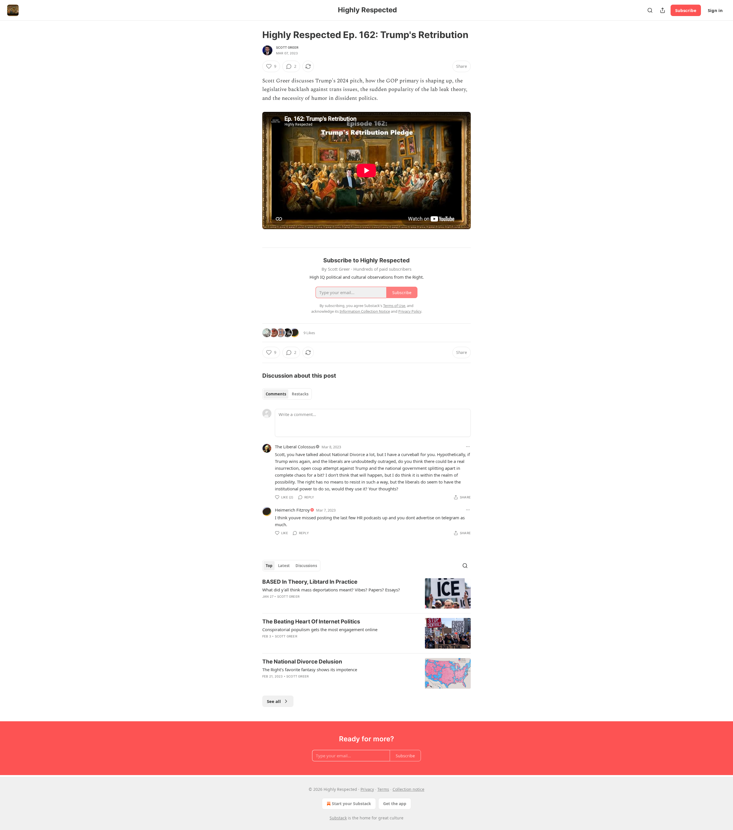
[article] (366, 593)
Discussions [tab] (306, 565)
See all (274, 701)
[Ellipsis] (467, 446)
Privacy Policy (409, 311)
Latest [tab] (284, 565)
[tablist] (287, 394)
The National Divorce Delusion (302, 661)
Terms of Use (394, 305)
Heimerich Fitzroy (292, 510)
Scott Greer (287, 47)
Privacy (367, 789)
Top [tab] (269, 565)
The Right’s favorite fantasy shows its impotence (309, 669)
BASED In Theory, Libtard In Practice (309, 582)
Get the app (394, 803)
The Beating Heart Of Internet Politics (311, 621)
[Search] (650, 10)
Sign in (715, 10)
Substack (338, 818)
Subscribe (685, 10)
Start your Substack (351, 803)
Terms (383, 789)
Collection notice (408, 789)
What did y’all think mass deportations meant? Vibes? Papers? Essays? (331, 590)
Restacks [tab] (300, 394)
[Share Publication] (662, 10)
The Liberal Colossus (295, 446)
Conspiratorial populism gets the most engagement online (319, 629)
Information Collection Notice (365, 311)
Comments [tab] (276, 394)
